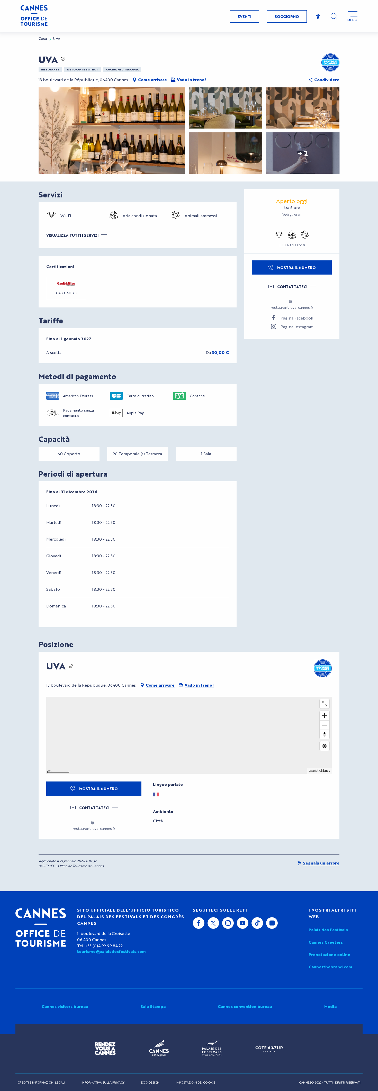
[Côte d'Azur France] (269, 1048)
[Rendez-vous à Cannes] (105, 1048)
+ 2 (303, 153)
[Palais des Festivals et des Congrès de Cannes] (211, 1049)
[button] (334, 16)
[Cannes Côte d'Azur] (159, 1048)
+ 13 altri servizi (292, 244)
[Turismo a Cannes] (34, 16)
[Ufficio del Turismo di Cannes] (40, 927)
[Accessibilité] (318, 16)
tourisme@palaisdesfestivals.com (111, 951)
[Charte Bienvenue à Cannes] (330, 62)
